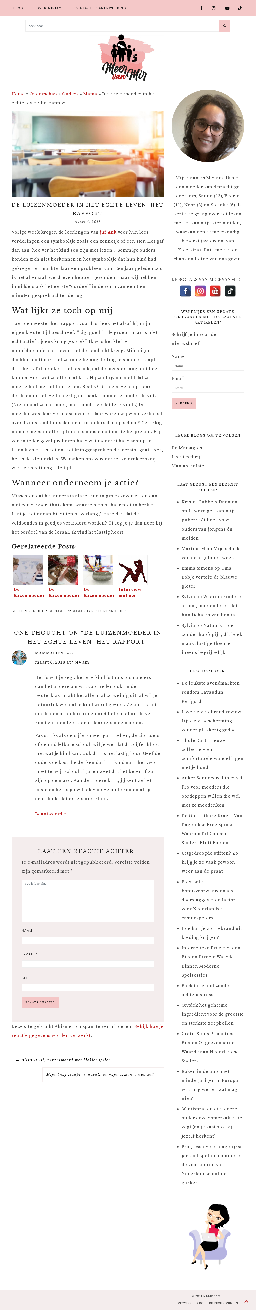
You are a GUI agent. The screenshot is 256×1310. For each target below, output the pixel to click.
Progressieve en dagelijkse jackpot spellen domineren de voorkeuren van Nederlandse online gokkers (212, 1165)
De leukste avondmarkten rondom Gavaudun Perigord (211, 692)
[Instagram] (200, 291)
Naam (29, 930)
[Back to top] (246, 1301)
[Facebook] (185, 291)
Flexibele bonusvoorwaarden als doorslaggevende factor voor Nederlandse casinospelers (209, 900)
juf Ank (108, 232)
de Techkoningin (223, 1303)
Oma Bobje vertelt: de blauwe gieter (210, 577)
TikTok (242, 8)
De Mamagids (187, 448)
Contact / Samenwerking (100, 8)
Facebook (204, 8)
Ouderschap (43, 94)
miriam (56, 611)
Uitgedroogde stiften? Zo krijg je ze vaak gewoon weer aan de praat (210, 862)
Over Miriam (49, 8)
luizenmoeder (112, 611)
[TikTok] (230, 291)
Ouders (70, 94)
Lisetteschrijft (188, 457)
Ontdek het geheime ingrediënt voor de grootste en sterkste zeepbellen (213, 1014)
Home (18, 94)
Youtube (230, 8)
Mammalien (49, 653)
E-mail (30, 954)
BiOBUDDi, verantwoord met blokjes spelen (66, 1060)
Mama (91, 94)
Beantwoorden (51, 814)
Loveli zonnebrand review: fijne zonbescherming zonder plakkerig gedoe (212, 721)
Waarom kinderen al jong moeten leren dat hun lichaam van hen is (213, 606)
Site (26, 978)
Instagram (216, 8)
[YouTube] (215, 291)
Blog (19, 8)
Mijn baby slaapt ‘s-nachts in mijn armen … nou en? (100, 1074)
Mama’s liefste (188, 466)
